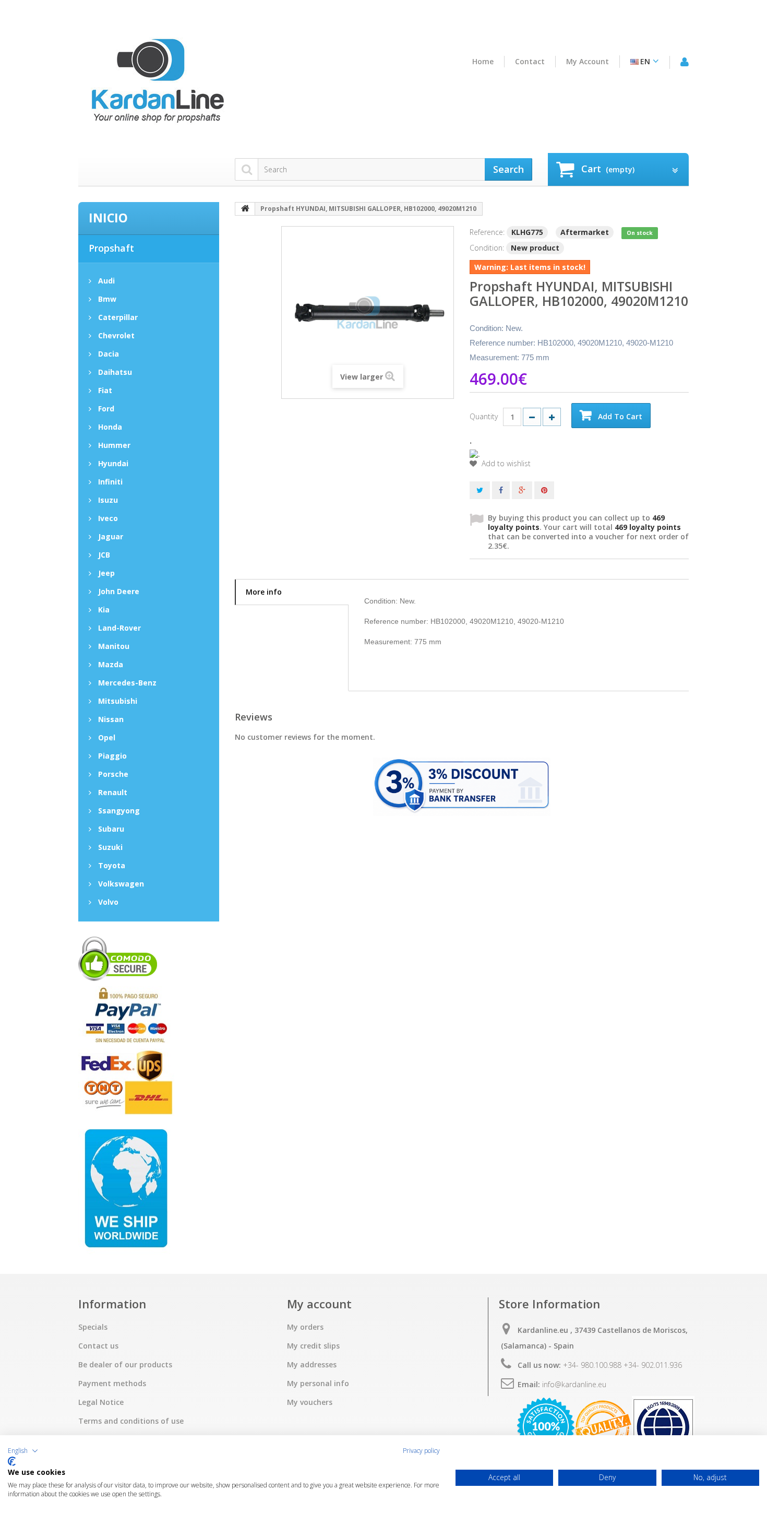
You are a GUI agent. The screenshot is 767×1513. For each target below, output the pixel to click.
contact (530, 61)
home (483, 61)
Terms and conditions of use (131, 1421)
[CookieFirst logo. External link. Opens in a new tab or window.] (12, 1461)
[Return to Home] (245, 209)
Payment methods (112, 1383)
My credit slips (313, 1346)
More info (264, 592)
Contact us (98, 1346)
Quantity (484, 416)
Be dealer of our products (125, 1364)
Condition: (487, 248)
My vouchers (309, 1402)
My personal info (318, 1383)
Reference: (487, 232)
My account (587, 61)
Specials (92, 1327)
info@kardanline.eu (574, 1384)
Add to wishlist (505, 463)
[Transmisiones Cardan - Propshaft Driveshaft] (156, 85)
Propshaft (111, 248)
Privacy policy (421, 1451)
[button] (23, 1451)
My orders (305, 1327)
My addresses (312, 1364)
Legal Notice (101, 1402)
